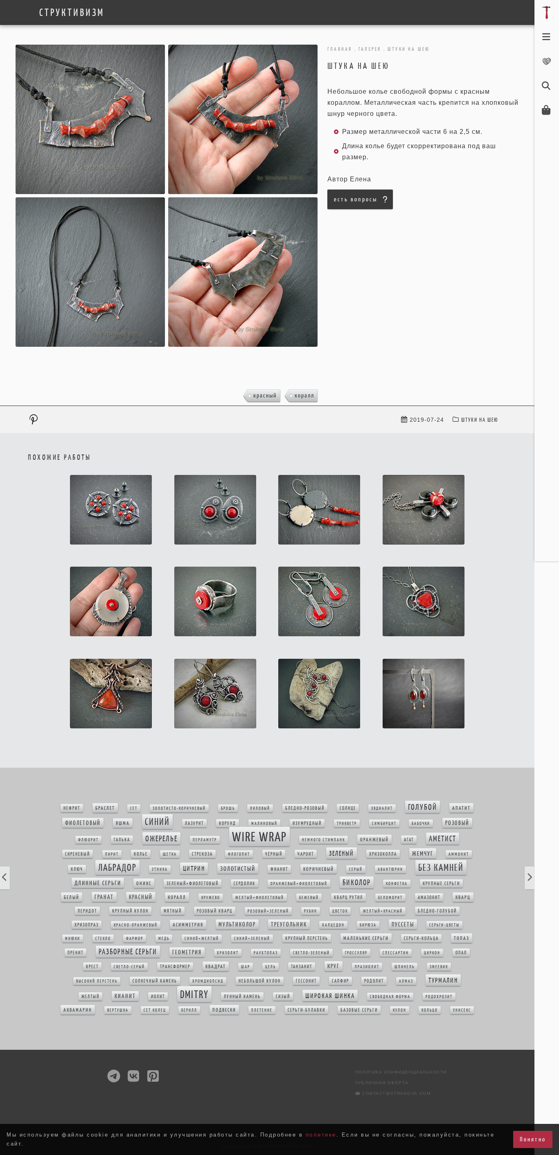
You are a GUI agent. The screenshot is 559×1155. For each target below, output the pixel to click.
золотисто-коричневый (179, 808)
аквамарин (77, 1009)
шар (245, 967)
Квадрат (215, 966)
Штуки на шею (479, 419)
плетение (262, 1010)
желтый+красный (383, 911)
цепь (270, 967)
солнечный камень (155, 981)
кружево (210, 897)
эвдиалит (382, 808)
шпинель (404, 967)
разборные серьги (128, 951)
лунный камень (242, 996)
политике (321, 1135)
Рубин (310, 911)
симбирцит (384, 823)
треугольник (289, 924)
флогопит (239, 854)
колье (141, 854)
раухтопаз (266, 953)
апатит (461, 808)
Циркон (432, 953)
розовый (457, 823)
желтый (90, 996)
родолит (374, 981)
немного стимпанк (323, 840)
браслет (105, 808)
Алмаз (406, 981)
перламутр (205, 840)
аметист (442, 838)
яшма (123, 823)
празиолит (367, 967)
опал (461, 953)
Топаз (461, 938)
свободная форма (390, 996)
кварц (463, 897)
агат (409, 840)
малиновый (264, 823)
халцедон (333, 925)
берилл (189, 1010)
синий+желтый (202, 938)
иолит (158, 996)
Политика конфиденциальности (401, 1072)
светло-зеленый (311, 953)
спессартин (396, 953)
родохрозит (439, 996)
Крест (92, 967)
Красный (265, 395)
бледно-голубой (437, 911)
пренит (75, 953)
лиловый (260, 808)
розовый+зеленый (268, 911)
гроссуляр (356, 953)
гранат (104, 897)
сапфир (340, 981)
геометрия (187, 952)
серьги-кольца (421, 938)
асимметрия (188, 924)
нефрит (71, 808)
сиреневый (77, 854)
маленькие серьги (366, 938)
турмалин (443, 980)
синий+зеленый (252, 938)
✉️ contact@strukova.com (393, 1093)
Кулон (399, 1010)
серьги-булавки (306, 1010)
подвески (224, 1009)
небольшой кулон (260, 981)
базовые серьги (359, 1010)
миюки (72, 938)
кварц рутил (348, 897)
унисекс (462, 1010)
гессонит (306, 981)
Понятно (533, 1139)
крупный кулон (130, 911)
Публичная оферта (382, 1082)
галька (122, 840)
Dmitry (194, 994)
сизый (283, 996)
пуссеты (403, 924)
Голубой (422, 807)
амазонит (429, 897)
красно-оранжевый (136, 925)
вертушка (117, 1010)
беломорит (390, 897)
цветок (340, 911)
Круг (333, 966)
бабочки (421, 823)
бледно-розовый (305, 808)
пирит (112, 854)
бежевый (309, 897)
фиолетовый (83, 823)
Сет (133, 808)
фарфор (134, 938)
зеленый (341, 853)
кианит (125, 996)
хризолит (228, 953)
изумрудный (307, 823)
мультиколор (237, 924)
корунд (227, 823)
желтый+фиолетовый (259, 897)
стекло (103, 938)
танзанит (301, 967)
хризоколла (383, 854)
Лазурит (194, 823)
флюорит (88, 840)
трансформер (175, 967)
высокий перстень (96, 981)
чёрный (273, 854)
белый (71, 897)
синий (157, 822)
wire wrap (259, 836)
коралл (304, 395)
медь (163, 938)
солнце (348, 808)
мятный (173, 911)
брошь (228, 808)
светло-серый (129, 967)
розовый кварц (214, 911)
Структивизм (71, 12)
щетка (170, 854)
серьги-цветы (444, 925)
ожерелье (161, 838)
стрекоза (202, 854)
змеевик (439, 967)
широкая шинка (330, 995)
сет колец (155, 1010)
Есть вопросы (355, 199)
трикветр (347, 823)
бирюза (368, 925)
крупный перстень (306, 938)
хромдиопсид (207, 981)
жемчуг (422, 853)
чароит (306, 854)
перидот (87, 911)
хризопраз (86, 925)
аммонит (459, 854)
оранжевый (374, 839)
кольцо (430, 1010)
